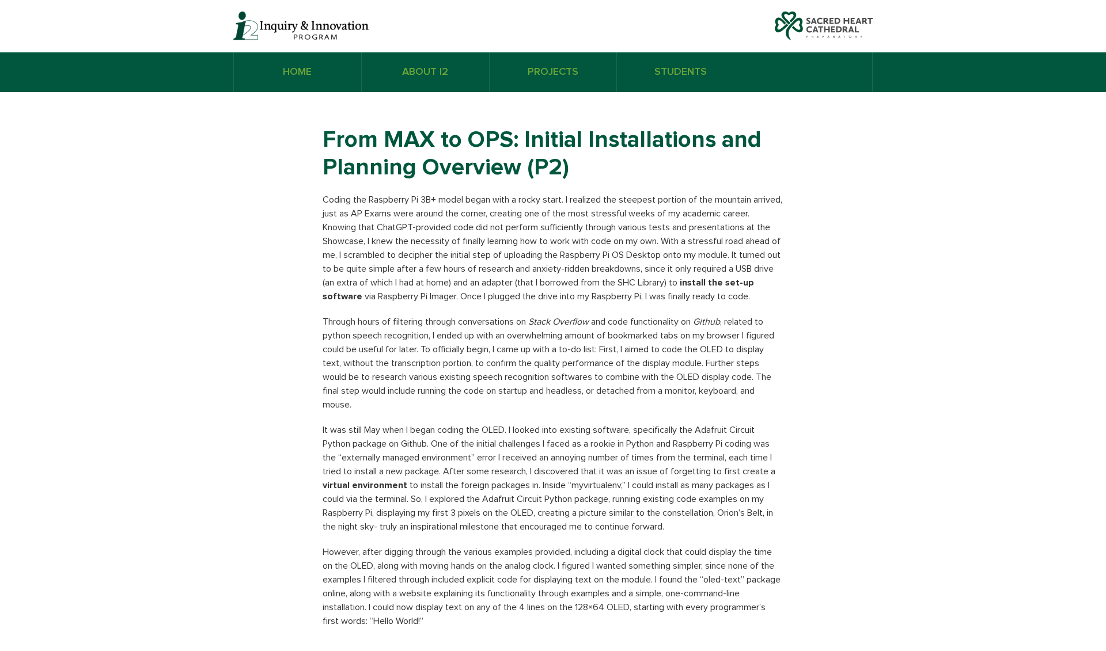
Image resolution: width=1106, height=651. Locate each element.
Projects (553, 72)
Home (297, 72)
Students (680, 72)
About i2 (425, 72)
